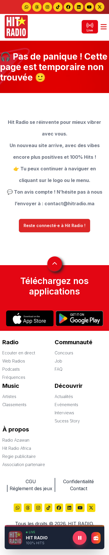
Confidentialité (78, 481)
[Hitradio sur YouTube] (89, 7)
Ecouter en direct (18, 352)
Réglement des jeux (31, 488)
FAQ (58, 369)
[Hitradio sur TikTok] (57, 7)
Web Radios (13, 360)
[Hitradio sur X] (99, 7)
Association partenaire (23, 464)
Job (58, 360)
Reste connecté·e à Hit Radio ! (54, 226)
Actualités (64, 396)
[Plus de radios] (96, 538)
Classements (14, 404)
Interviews (64, 412)
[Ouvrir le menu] (104, 26)
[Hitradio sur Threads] (37, 7)
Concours (64, 352)
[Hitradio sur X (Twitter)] (91, 508)
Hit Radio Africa (16, 448)
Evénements (66, 404)
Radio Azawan (15, 440)
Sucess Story (67, 420)
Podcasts (11, 369)
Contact (78, 488)
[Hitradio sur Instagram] (47, 7)
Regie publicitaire (19, 456)
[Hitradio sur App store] (29, 318)
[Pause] (80, 538)
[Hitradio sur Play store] (79, 318)
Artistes (9, 396)
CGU (31, 481)
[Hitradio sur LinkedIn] (78, 7)
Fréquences (13, 377)
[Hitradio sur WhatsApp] (26, 7)
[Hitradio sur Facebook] (68, 7)
